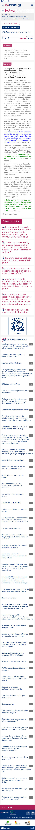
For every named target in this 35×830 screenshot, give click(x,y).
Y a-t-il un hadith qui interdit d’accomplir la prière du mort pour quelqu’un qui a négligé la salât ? (17, 452)
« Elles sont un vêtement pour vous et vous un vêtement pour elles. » (14, 678)
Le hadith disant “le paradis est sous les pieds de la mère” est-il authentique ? (14, 644)
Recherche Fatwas (11, 23)
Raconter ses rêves (9, 598)
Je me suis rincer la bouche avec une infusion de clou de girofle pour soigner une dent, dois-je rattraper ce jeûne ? (17, 284)
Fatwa (9, 10)
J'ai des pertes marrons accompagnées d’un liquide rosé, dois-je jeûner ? (16, 270)
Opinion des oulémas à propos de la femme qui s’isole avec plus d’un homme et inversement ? (14, 401)
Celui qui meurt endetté (11, 503)
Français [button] (6, 1)
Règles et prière (8, 704)
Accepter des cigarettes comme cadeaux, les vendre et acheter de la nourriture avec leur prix (15, 606)
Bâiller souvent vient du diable (14, 661)
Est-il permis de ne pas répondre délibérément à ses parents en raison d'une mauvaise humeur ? (15, 520)
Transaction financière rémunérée (15, 410)
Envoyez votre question (11, 27)
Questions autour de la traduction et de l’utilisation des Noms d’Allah (14, 556)
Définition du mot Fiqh (11, 384)
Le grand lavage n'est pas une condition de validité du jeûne (16, 260)
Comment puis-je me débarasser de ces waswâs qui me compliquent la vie (14, 749)
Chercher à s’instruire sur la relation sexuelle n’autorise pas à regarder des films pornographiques (16, 418)
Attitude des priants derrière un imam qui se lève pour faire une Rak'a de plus (14, 738)
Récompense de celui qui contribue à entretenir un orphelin (12, 486)
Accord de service (7, 807)
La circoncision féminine (11, 363)
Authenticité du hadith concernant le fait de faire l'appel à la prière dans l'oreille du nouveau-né (17, 617)
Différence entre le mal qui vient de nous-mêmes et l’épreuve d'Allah (14, 780)
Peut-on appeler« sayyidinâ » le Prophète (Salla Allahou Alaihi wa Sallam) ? (15, 537)
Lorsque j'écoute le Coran (12, 528)
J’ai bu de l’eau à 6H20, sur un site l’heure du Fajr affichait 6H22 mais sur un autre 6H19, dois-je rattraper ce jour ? (16, 247)
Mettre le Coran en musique (13, 460)
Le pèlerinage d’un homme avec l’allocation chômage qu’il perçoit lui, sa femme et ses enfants (15, 346)
